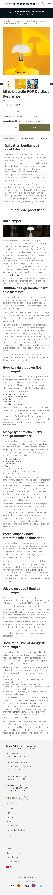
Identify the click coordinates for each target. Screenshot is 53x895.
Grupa (5, 573)
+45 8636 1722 (16, 770)
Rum (8, 813)
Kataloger (10, 849)
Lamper (9, 808)
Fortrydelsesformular (15, 857)
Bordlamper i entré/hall (14, 394)
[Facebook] (8, 799)
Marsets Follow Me (22, 557)
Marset (26, 570)
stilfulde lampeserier (30, 712)
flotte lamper (13, 712)
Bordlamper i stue (12, 401)
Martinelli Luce (36, 570)
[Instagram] (14, 799)
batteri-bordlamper (30, 703)
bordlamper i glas (19, 497)
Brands (9, 817)
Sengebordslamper (13, 461)
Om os (9, 840)
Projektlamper (12, 826)
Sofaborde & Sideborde (16, 830)
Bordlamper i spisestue (15, 399)
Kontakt (9, 844)
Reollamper (10, 464)
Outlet (8, 821)
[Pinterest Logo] (26, 799)
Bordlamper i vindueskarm (16, 397)
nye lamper (44, 357)
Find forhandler (12, 862)
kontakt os (14, 724)
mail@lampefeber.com (21, 766)
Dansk (12, 867)
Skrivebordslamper (13, 459)
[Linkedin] (20, 799)
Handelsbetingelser (14, 853)
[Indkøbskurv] (43, 4)
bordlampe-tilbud (35, 652)
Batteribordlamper (13, 466)
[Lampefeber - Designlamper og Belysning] (20, 4)
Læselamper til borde (14, 468)
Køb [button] (35, 128)
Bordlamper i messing (14, 404)
